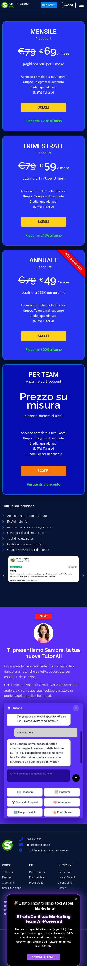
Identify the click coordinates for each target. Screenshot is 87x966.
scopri (43, 471)
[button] (81, 5)
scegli (43, 107)
